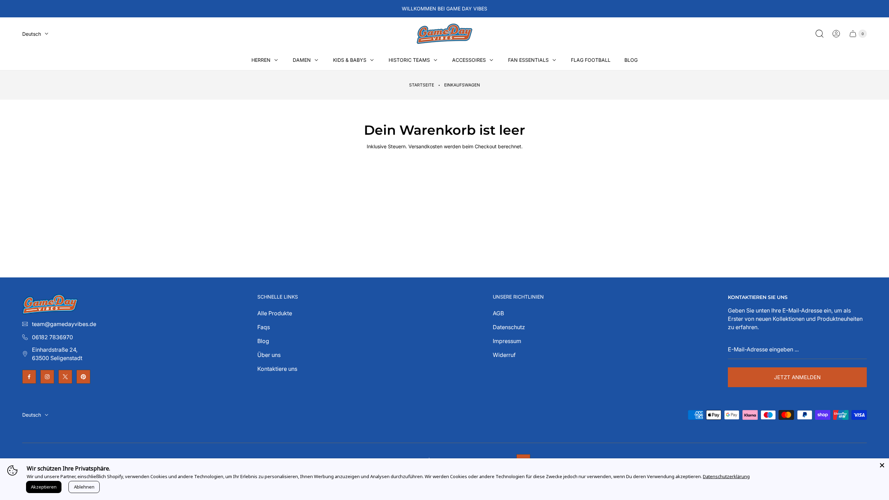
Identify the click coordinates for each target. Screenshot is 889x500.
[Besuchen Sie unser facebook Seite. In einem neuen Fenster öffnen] (29, 377)
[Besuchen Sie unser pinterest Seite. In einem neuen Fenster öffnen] (83, 377)
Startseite (421, 85)
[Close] (882, 465)
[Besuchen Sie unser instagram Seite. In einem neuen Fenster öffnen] (47, 377)
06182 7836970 (52, 337)
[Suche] (819, 33)
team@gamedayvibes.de (64, 323)
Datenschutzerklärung (726, 476)
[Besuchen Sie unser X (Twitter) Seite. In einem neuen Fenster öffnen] (65, 377)
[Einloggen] (836, 33)
